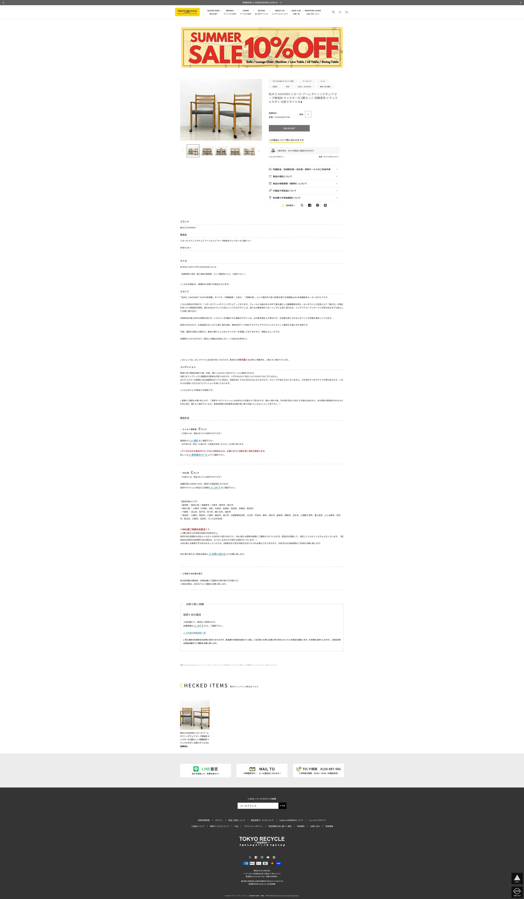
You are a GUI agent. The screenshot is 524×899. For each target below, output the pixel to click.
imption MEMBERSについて (291, 820)
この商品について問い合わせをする (286, 140)
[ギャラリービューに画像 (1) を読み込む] (193, 151)
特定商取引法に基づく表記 (280, 826)
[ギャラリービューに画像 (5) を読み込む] (249, 151)
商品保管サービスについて (262, 820)
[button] (3, 2)
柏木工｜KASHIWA (304, 87)
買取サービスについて (219, 826)
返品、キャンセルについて (328, 157)
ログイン (219, 820)
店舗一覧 (296, 12)
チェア (323, 81)
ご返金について (197, 826)
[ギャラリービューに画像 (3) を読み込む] (221, 151)
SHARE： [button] (291, 205)
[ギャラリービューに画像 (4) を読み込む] (235, 151)
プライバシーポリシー (253, 826)
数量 (301, 114)
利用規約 (301, 826)
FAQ (236, 826)
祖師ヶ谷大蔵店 (325, 87)
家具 (287, 87)
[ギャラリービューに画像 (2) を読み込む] (207, 151)
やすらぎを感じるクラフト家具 (283, 81)
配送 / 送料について (236, 820)
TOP (181, 665)
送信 (283, 806)
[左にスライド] (183, 151)
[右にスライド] (259, 151)
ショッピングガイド (276, 157)
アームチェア (307, 81)
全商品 (275, 87)
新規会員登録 (204, 820)
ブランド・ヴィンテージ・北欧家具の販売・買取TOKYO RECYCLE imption (257, 896)
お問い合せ (315, 826)
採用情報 (329, 826)
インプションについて (280, 12)
